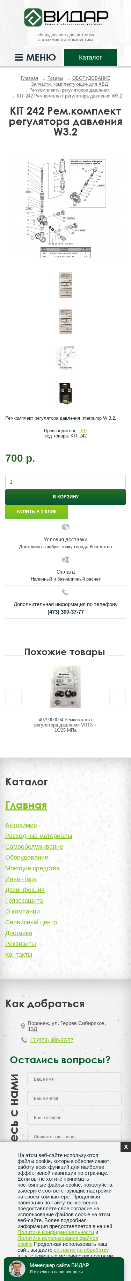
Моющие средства (32, 868)
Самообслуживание (34, 846)
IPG (83, 430)
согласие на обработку (81, 1250)
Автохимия (21, 825)
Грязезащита (24, 900)
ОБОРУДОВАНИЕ (91, 78)
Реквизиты (20, 943)
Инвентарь (21, 879)
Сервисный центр (31, 922)
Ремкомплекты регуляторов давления (69, 90)
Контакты (18, 954)
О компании (22, 911)
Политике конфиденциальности (55, 1232)
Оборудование (26, 857)
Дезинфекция (25, 889)
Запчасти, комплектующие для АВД (69, 84)
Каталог (90, 57)
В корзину (66, 496)
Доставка (18, 933)
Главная (29, 78)
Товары (55, 78)
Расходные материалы (38, 835)
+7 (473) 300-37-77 (51, 1040)
